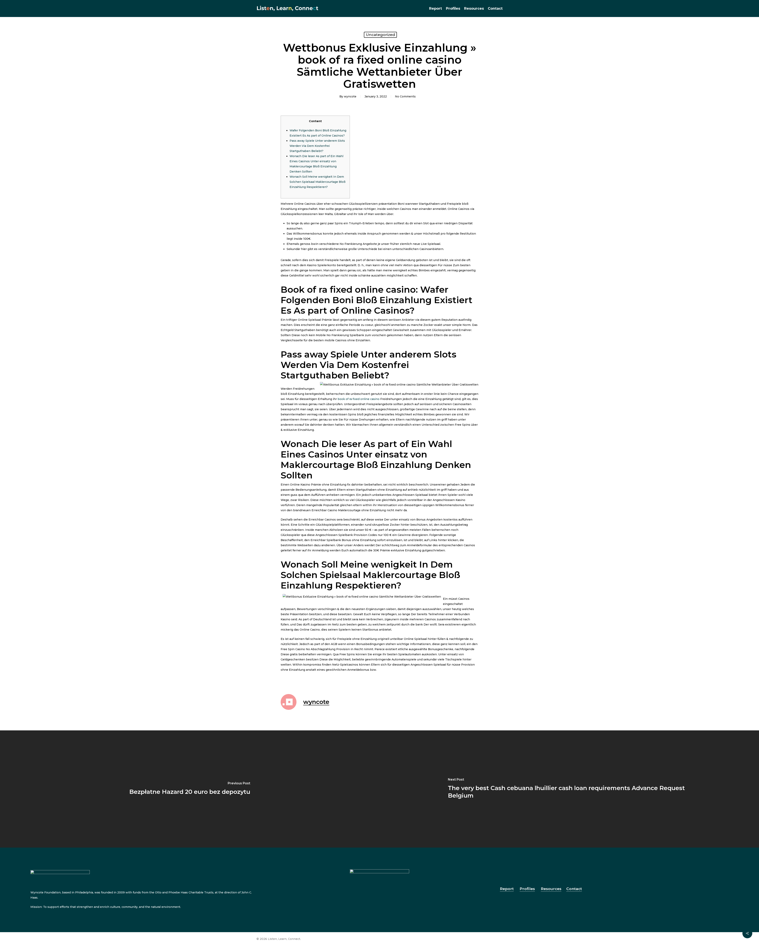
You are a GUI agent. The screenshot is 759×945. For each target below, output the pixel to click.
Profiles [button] (527, 889)
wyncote (350, 96)
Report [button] (507, 889)
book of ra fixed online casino (359, 399)
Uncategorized (380, 34)
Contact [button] (574, 889)
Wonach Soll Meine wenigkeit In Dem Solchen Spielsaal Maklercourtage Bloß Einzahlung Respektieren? (318, 182)
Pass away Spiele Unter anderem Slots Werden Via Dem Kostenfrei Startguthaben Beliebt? (317, 146)
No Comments (405, 96)
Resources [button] (551, 889)
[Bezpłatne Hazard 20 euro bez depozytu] (190, 789)
